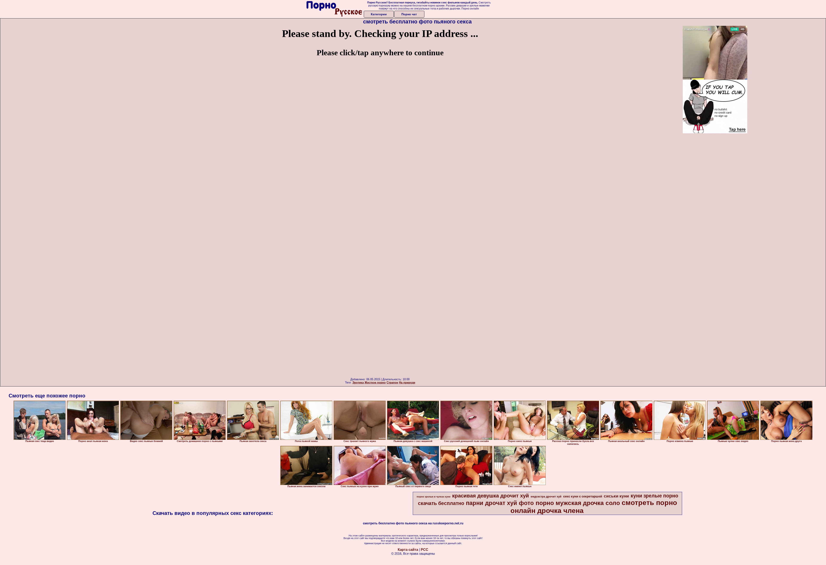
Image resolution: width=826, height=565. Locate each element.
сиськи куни (616, 496)
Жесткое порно (375, 382)
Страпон (392, 382)
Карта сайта (408, 549)
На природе (407, 382)
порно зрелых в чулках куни (433, 496)
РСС (424, 549)
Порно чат (409, 14)
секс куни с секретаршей (582, 496)
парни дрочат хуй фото (500, 503)
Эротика (358, 382)
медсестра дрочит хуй (546, 496)
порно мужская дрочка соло (578, 503)
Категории (379, 14)
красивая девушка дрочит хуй (490, 496)
